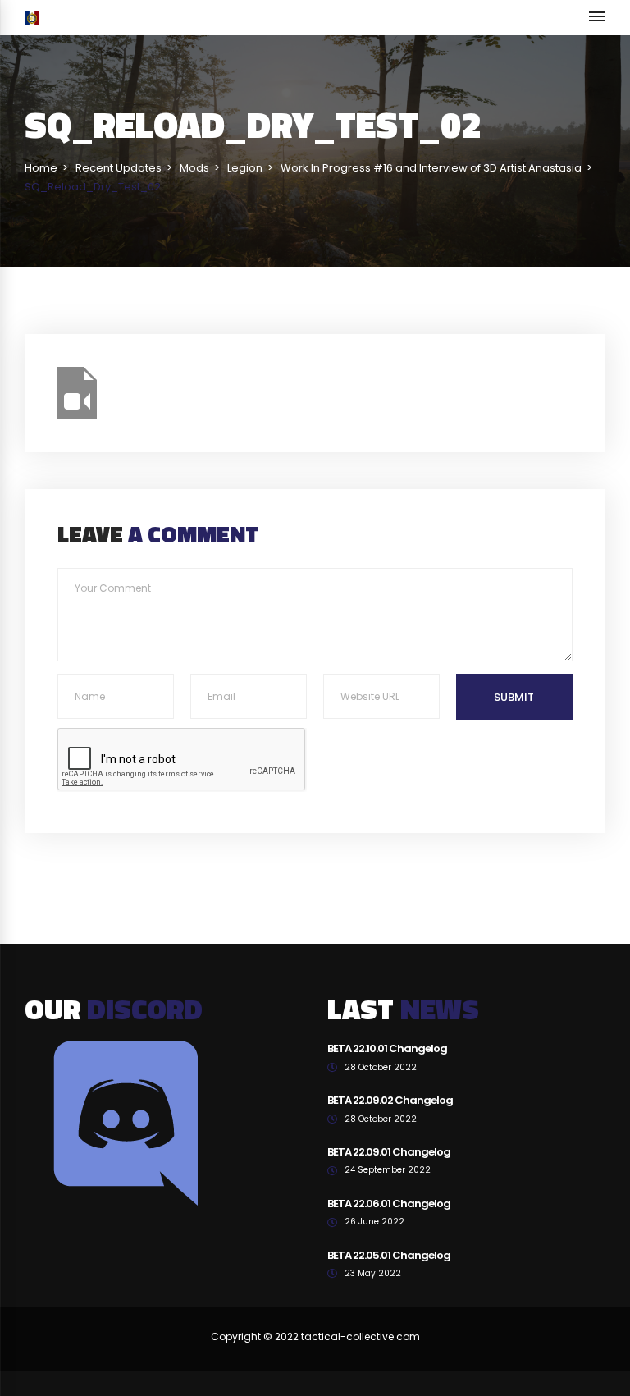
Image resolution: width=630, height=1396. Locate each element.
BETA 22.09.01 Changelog (388, 1152)
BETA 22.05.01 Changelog (388, 1255)
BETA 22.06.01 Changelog (388, 1203)
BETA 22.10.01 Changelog (387, 1048)
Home (41, 168)
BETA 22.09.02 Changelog (390, 1100)
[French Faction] (32, 17)
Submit (514, 697)
